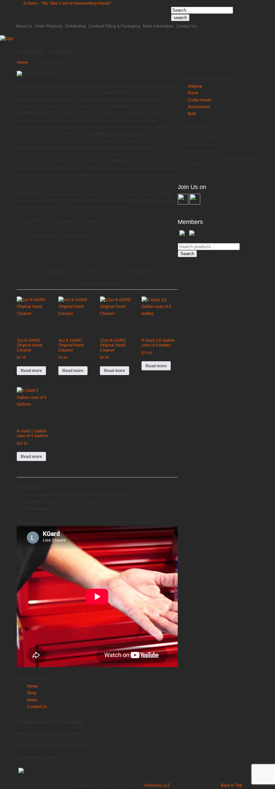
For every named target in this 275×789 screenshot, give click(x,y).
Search (187, 253)
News (32, 700)
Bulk (192, 113)
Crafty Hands (200, 100)
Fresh (193, 93)
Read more (31, 370)
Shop (32, 693)
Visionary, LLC (157, 785)
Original (195, 86)
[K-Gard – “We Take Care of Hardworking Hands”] (6, 38)
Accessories (199, 106)
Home (22, 62)
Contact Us (37, 706)
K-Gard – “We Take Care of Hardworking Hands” (67, 3)
